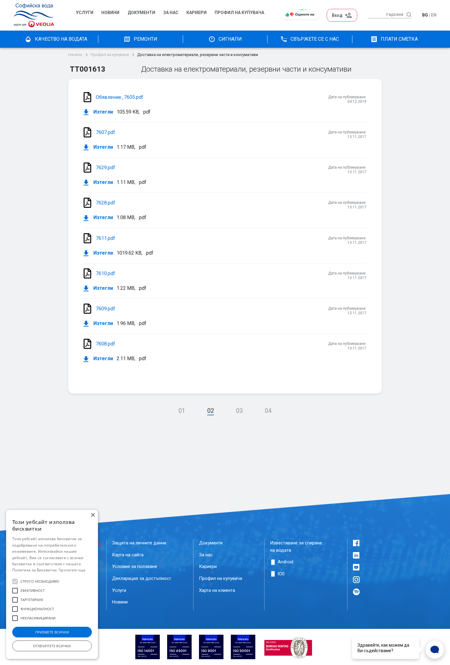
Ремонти (145, 39)
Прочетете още (72, 570)
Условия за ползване (134, 566)
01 (181, 410)
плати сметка (399, 39)
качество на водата (61, 39)
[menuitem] (85, 15)
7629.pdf (105, 167)
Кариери (196, 12)
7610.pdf (105, 273)
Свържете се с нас (315, 39)
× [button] (92, 515)
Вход (337, 15)
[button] (15, 581)
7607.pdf (105, 132)
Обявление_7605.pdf (119, 97)
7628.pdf (105, 203)
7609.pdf (105, 309)
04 (268, 410)
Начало (75, 55)
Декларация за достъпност (141, 578)
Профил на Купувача (239, 12)
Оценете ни (304, 14)
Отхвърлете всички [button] (52, 646)
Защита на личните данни (139, 543)
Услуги (84, 12)
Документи (141, 12)
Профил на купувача (110, 55)
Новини (110, 12)
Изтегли (102, 112)
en (434, 15)
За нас (170, 12)
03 (239, 410)
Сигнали (230, 39)
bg (425, 15)
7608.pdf (105, 344)
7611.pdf (105, 238)
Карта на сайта (128, 555)
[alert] (52, 584)
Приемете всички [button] (52, 632)
